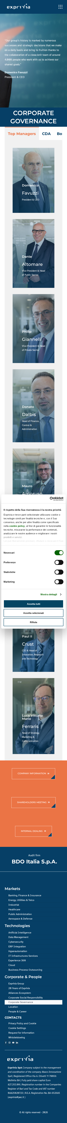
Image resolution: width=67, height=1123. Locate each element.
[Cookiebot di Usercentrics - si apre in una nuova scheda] (49, 499)
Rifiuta (33, 622)
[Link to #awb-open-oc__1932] (60, 7)
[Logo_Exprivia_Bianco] (18, 4)
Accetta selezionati (33, 613)
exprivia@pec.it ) (17, 1097)
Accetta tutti (33, 603)
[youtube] (13, 1042)
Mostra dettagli (49, 594)
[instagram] (9, 1042)
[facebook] (6, 1042)
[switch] (59, 562)
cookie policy (17, 526)
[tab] (22, 133)
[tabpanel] (33, 450)
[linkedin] (17, 1042)
